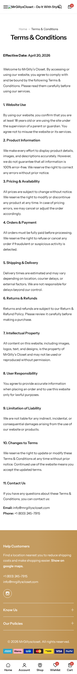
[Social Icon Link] (7, 593)
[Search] (60, 7)
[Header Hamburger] (7, 6)
